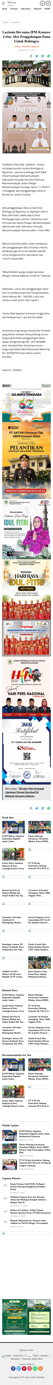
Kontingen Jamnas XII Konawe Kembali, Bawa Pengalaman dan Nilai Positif (13, 947)
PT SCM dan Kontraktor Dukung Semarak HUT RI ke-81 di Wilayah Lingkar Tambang (38, 866)
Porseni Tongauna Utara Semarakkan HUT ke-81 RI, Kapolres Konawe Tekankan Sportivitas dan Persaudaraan (39, 920)
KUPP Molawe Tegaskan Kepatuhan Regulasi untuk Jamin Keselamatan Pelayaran (13, 839)
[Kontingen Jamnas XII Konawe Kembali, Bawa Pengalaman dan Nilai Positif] (13, 935)
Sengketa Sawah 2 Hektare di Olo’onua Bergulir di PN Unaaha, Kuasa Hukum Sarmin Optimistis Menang (12, 974)
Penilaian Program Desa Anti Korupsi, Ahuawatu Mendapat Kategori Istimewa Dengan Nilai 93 (28, 1199)
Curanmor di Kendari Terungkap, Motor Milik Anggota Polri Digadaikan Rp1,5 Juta (39, 893)
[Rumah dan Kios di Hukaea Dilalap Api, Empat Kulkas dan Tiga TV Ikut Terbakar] (13, 881)
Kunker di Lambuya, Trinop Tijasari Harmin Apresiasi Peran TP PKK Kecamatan (30, 1211)
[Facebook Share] (31, 56)
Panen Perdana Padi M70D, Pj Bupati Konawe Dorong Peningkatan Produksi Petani (27, 1186)
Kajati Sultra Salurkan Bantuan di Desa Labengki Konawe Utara (13, 866)
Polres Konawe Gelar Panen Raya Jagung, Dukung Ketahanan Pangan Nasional (37, 974)
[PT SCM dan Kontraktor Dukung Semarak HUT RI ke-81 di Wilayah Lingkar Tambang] (39, 854)
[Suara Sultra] (14, 3)
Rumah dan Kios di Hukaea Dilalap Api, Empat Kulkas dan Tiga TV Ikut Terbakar (13, 893)
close (29, 1356)
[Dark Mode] (42, 3)
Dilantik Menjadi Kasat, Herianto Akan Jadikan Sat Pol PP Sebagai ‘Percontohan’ (29, 1222)
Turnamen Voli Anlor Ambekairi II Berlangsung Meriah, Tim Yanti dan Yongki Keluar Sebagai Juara (12, 920)
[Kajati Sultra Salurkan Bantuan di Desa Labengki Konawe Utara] (13, 854)
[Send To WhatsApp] (48, 56)
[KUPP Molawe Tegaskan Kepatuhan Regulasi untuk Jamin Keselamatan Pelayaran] (13, 827)
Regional (35, 46)
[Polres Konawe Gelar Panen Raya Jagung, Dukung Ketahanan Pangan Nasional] (39, 962)
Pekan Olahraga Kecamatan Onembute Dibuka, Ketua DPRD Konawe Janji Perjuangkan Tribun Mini (38, 839)
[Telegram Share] (42, 56)
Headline (26, 46)
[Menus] (4, 3)
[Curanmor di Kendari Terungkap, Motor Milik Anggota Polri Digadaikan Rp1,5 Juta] (39, 881)
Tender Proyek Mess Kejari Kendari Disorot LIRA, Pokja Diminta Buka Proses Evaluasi (38, 947)
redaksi (17, 46)
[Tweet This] (37, 56)
